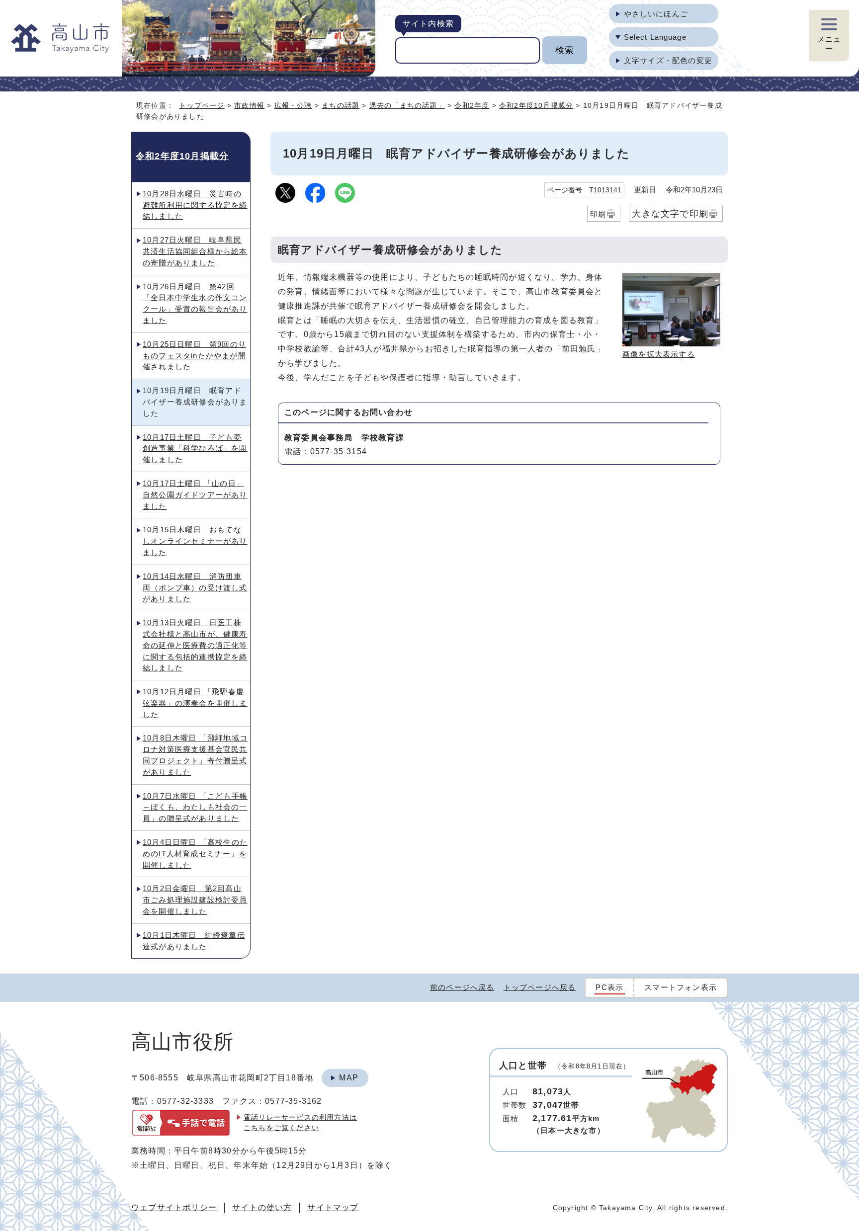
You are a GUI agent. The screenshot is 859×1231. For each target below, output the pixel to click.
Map (348, 1077)
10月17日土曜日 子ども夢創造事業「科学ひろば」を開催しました (195, 448)
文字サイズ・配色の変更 (668, 60)
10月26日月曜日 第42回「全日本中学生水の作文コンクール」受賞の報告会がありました (195, 303)
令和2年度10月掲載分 (536, 105)
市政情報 (249, 105)
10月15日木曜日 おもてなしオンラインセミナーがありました (195, 541)
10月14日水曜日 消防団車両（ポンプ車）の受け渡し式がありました (195, 587)
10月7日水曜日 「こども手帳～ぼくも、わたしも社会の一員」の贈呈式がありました (195, 807)
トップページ (201, 105)
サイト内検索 (428, 23)
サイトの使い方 (262, 1207)
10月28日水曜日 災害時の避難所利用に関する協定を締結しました (195, 205)
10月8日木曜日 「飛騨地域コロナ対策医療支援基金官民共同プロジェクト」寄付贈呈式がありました (195, 755)
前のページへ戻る (462, 987)
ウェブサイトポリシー (174, 1207)
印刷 (598, 214)
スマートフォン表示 (680, 987)
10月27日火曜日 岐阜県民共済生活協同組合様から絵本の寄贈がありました (195, 251)
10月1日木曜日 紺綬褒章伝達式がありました (194, 941)
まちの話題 (340, 105)
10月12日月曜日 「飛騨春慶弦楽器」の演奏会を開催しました (195, 703)
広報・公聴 (293, 105)
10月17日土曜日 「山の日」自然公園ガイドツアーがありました (195, 494)
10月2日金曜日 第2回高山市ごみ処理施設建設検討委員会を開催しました (195, 899)
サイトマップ (332, 1207)
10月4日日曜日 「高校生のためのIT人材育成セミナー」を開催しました (195, 853)
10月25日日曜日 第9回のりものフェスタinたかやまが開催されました (194, 355)
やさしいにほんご (656, 13)
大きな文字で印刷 (670, 213)
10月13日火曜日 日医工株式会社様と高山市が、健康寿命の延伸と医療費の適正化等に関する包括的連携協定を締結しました (195, 645)
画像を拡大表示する (658, 354)
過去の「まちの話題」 (407, 105)
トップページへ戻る (540, 987)
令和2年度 (471, 105)
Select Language (655, 37)
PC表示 (609, 987)
